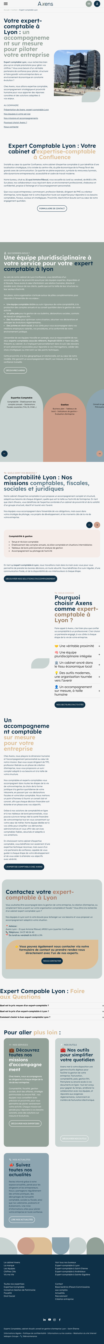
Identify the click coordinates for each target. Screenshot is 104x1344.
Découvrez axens (15, 370)
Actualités (60, 1293)
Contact (14, 10)
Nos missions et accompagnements (21, 118)
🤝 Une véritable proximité (74, 646)
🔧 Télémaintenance (28, 1336)
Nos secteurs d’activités (69, 704)
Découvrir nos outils (74, 1138)
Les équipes (9, 1268)
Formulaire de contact (52, 208)
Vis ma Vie (9, 1274)
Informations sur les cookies (60, 1333)
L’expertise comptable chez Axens (24, 867)
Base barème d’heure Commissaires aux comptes (72, 1288)
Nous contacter (11, 126)
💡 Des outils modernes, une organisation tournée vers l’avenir (73, 676)
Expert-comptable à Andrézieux (70, 1271)
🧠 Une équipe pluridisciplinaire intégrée (73, 654)
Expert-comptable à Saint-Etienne (71, 1268)
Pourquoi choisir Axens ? (15, 122)
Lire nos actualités (22, 1219)
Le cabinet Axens (12, 1262)
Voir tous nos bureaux (65, 1262)
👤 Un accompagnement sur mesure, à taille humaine (73, 690)
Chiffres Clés (10, 1271)
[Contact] (89, 4)
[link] (44, 1320)
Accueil (6, 10)
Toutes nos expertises (14, 1284)
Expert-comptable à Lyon (67, 1265)
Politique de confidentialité (34, 1333)
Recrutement (61, 1296)
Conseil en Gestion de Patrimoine (19, 1290)
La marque (9, 1265)
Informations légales (12, 1333)
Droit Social (9, 1296)
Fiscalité (8, 1293)
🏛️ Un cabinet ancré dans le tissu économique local (74, 664)
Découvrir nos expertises (25, 1123)
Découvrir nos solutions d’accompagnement (30, 579)
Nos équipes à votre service (17, 114)
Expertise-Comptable (14, 1287)
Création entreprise (64, 1299)
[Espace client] (97, 4)
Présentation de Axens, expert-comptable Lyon (26, 109)
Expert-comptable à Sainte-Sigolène (72, 1274)
